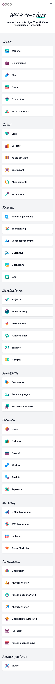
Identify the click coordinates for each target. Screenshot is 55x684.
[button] (51, 4)
